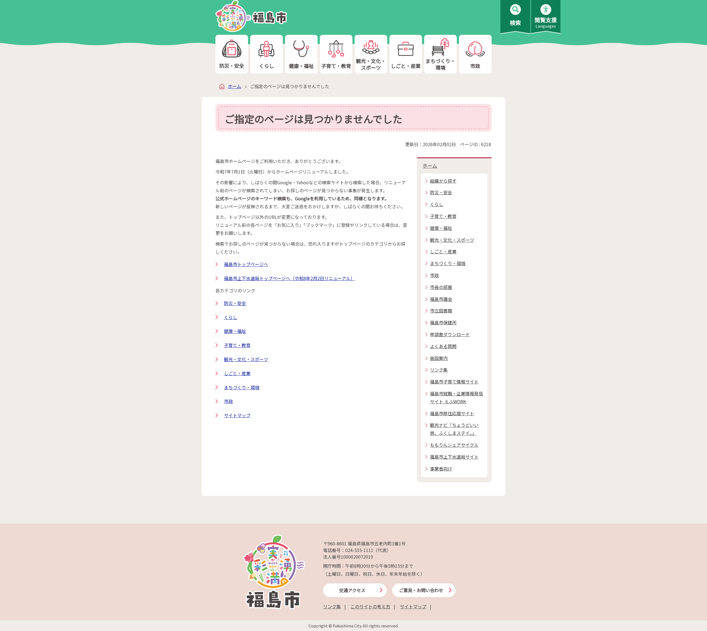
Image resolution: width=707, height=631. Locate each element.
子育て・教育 (336, 65)
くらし (266, 65)
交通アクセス (352, 590)
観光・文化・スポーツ (371, 64)
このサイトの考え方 (370, 606)
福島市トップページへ (246, 264)
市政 (475, 65)
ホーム (234, 86)
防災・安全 (231, 65)
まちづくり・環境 (440, 64)
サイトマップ (237, 415)
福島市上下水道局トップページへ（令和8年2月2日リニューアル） (289, 278)
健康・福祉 (301, 65)
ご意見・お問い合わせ (421, 590)
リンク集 (332, 606)
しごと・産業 (406, 65)
